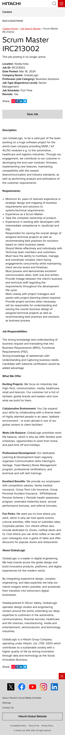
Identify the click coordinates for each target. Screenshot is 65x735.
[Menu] (61, 3)
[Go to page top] (62, 676)
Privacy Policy (47, 726)
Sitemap (6, 702)
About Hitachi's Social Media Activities (21, 698)
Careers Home (10, 28)
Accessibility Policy (18, 726)
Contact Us (8, 707)
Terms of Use (34, 726)
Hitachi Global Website (32, 716)
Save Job (32, 114)
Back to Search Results (12, 20)
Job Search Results (30, 28)
